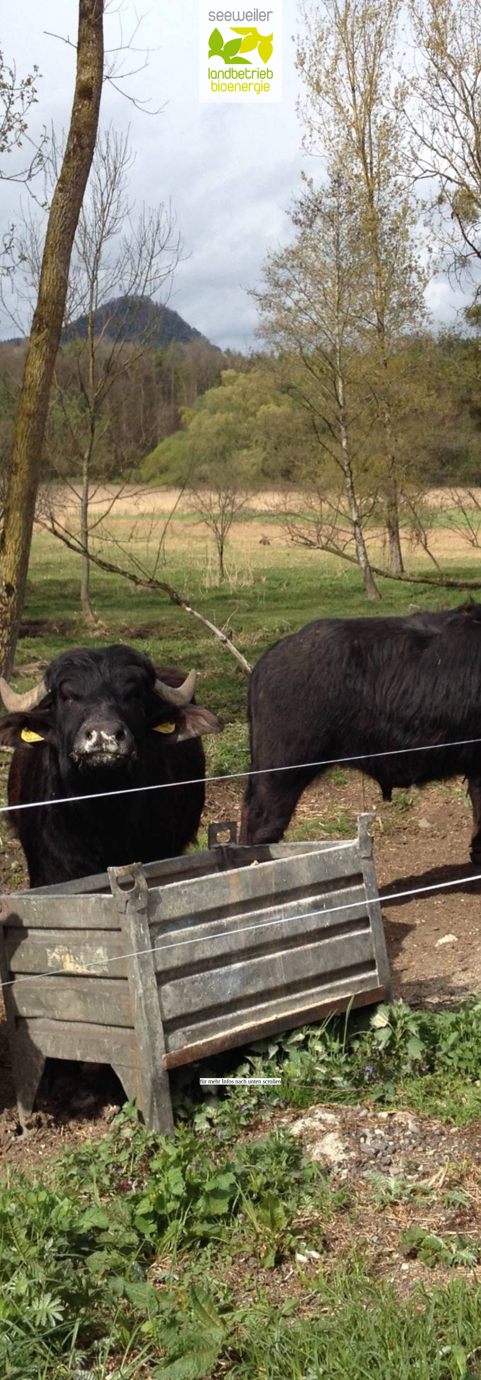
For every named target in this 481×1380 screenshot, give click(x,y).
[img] (240, 690)
